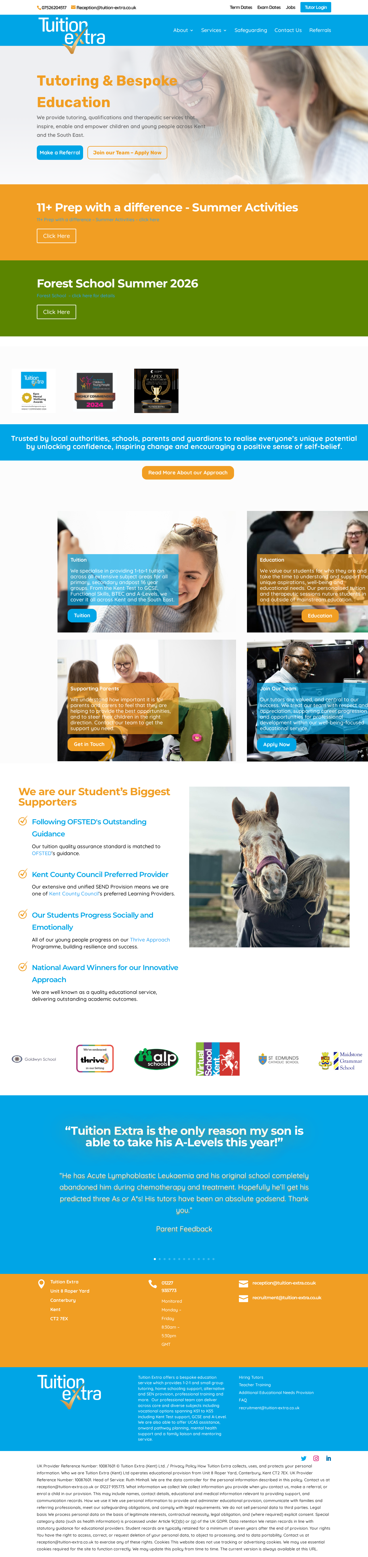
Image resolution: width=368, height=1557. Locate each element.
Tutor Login (316, 7)
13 (213, 1259)
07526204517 (54, 7)
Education (320, 615)
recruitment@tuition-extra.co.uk (286, 1297)
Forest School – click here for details (76, 295)
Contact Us (288, 30)
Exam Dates (269, 7)
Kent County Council (73, 893)
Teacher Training (255, 1384)
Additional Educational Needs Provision (276, 1392)
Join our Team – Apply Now (127, 152)
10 (199, 1259)
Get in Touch (89, 744)
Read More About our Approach (188, 472)
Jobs (290, 7)
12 (209, 1259)
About (180, 30)
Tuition (82, 615)
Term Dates (241, 7)
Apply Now (276, 744)
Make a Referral (60, 152)
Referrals (320, 30)
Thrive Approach (150, 939)
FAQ (243, 1400)
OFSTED (41, 853)
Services (211, 30)
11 (204, 1259)
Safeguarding (251, 30)
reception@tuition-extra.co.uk (284, 1283)
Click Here (56, 235)
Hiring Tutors (251, 1377)
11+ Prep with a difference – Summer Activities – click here (98, 219)
